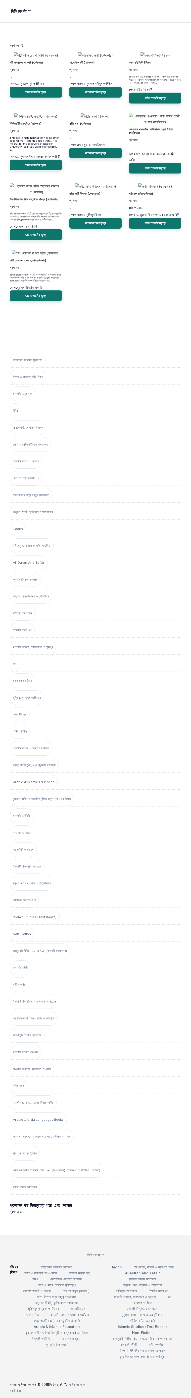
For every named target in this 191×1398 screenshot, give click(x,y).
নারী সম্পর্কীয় (19, 984)
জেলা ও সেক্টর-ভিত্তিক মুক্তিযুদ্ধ (30, 444)
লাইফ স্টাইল (20, 731)
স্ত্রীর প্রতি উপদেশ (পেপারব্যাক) (84, 193)
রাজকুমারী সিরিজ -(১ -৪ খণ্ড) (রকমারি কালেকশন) (40, 951)
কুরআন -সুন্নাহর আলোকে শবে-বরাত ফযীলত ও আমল (41, 1136)
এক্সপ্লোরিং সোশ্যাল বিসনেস (28, 427)
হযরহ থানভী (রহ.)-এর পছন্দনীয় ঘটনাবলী (34, 765)
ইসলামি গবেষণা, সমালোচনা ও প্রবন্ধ (33, 647)
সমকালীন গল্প (19, 714)
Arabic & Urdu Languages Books (38, 1119)
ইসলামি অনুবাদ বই (23, 394)
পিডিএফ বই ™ (95, 1255)
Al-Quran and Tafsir (28, 562)
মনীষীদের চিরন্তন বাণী (24, 900)
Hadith (18, 529)
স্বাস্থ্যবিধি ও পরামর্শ (23, 849)
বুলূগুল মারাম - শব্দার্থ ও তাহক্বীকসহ (32, 883)
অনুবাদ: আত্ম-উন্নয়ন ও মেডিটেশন (31, 596)
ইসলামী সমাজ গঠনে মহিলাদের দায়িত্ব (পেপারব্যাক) (34, 199)
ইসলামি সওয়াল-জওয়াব (25, 1052)
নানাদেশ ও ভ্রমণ (22, 833)
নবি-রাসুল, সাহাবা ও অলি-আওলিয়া (31, 546)
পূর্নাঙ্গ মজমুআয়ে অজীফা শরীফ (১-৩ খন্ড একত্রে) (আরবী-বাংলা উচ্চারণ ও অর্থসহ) (56, 1170)
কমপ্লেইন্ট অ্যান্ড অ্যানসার (27, 1035)
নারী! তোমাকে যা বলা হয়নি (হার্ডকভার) (28, 260)
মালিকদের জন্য (77, 1384)
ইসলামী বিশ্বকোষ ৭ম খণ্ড (27, 866)
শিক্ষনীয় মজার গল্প (22, 630)
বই (14, 664)
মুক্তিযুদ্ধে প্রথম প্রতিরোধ (27, 697)
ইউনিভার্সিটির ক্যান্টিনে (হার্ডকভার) (25, 123)
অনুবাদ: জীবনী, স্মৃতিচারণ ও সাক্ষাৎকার (33, 512)
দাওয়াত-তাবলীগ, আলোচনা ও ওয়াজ (32, 1069)
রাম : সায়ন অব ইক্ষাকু (25, 1153)
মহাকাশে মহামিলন (22, 681)
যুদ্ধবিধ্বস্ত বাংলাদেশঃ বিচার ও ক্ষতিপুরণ (33, 1018)
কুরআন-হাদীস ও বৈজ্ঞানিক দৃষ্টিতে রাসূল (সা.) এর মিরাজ (42, 799)
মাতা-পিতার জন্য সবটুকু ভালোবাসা (31, 495)
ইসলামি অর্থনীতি (21, 816)
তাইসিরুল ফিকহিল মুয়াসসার (27, 360)
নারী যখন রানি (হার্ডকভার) (141, 193)
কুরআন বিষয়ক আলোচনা (25, 579)
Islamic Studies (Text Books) (34, 917)
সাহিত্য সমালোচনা (23, 613)
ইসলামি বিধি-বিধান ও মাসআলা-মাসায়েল (34, 1001)
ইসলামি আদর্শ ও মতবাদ (26, 461)
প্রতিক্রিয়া (16, 1390)
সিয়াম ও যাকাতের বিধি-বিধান (28, 377)
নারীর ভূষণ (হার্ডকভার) (80, 123)
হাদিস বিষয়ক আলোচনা (25, 1187)
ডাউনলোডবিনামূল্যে (35, 92)
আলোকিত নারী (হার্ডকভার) (82, 62)
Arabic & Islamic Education (33, 782)
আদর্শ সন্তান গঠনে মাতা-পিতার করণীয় (33, 1103)
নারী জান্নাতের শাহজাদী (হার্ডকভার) (26, 62)
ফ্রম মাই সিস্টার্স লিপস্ (139, 62)
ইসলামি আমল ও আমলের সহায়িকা (31, 748)
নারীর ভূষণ (18, 1086)
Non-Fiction (22, 934)
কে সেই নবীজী (20, 968)
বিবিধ (15, 411)
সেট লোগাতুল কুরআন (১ (26, 478)
